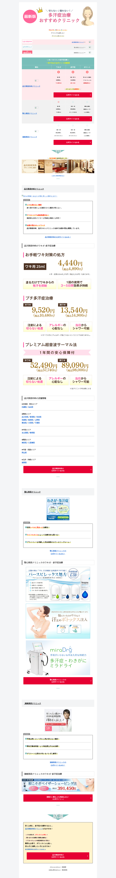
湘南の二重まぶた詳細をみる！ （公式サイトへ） (58, 798)
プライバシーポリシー (55, 867)
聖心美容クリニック (79, 47)
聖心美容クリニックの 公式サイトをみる (58, 681)
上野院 (37, 420)
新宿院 (32, 417)
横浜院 (24, 423)
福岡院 (24, 462)
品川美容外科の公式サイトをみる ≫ (35, 849)
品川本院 (25, 417)
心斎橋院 (31, 443)
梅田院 (24, 443)
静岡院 (32, 433)
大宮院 (30, 423)
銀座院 (30, 420)
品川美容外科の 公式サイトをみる (58, 470)
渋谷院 (38, 417)
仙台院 (30, 407)
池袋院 (24, 420)
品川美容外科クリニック (78, 42)
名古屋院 (25, 433)
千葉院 (37, 423)
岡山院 (24, 452)
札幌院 (24, 407)
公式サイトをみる (72, 95)
